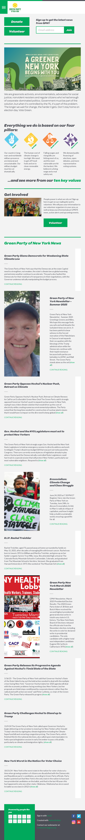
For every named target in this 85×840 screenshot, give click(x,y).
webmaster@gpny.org (46, 827)
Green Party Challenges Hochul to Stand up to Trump (32, 714)
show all (59, 412)
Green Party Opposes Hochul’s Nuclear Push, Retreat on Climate (32, 385)
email (49, 815)
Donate (17, 21)
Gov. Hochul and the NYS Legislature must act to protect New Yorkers (34, 432)
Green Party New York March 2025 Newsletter (60, 586)
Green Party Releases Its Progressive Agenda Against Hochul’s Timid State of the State (32, 666)
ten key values (67, 180)
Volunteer (17, 31)
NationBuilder (55, 820)
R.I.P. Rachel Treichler (17, 538)
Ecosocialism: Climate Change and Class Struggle (61, 482)
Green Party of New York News (32, 243)
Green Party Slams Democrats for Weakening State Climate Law (36, 257)
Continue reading (13, 284)
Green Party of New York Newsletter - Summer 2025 (62, 301)
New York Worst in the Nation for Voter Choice (33, 761)
